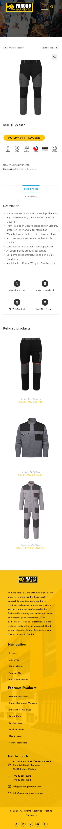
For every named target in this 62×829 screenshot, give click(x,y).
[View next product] (56, 47)
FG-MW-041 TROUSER (24, 137)
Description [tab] (31, 189)
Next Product (47, 47)
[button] (52, 7)
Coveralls (25, 545)
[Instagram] (23, 824)
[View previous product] (5, 47)
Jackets (25, 472)
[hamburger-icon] (44, 7)
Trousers (31, 168)
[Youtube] (37, 824)
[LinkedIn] (45, 824)
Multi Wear (20, 168)
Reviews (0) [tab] (31, 196)
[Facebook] (16, 824)
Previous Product (16, 47)
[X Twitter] (30, 824)
